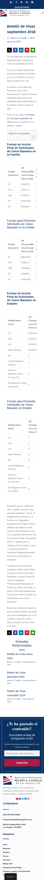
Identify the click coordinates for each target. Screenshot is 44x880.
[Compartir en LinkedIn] (21, 50)
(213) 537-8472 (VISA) (11, 815)
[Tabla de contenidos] (31, 137)
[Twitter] (21, 2)
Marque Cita (8, 864)
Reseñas (6, 852)
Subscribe (22, 762)
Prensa (5, 856)
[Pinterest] (32, 2)
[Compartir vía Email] (33, 50)
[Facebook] (16, 2)
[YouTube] (11, 2)
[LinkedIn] (27, 2)
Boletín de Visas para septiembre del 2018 (21, 118)
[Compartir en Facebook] (15, 50)
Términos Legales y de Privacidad (16, 871)
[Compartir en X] (9, 50)
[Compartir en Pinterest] (27, 50)
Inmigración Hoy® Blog (12, 867)
